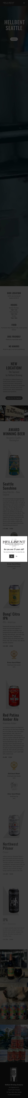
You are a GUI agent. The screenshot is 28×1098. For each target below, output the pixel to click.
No (16, 556)
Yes (12, 556)
